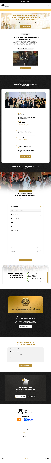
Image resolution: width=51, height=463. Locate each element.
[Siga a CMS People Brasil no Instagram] (25, 458)
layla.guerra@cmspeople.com (25, 452)
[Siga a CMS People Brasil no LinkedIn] (27, 458)
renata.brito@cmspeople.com (25, 448)
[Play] (25, 58)
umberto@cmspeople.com (25, 429)
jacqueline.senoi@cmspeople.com (25, 439)
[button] (25, 207)
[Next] (44, 100)
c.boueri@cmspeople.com (25, 435)
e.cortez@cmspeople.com (25, 443)
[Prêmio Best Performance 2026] (5, 5)
